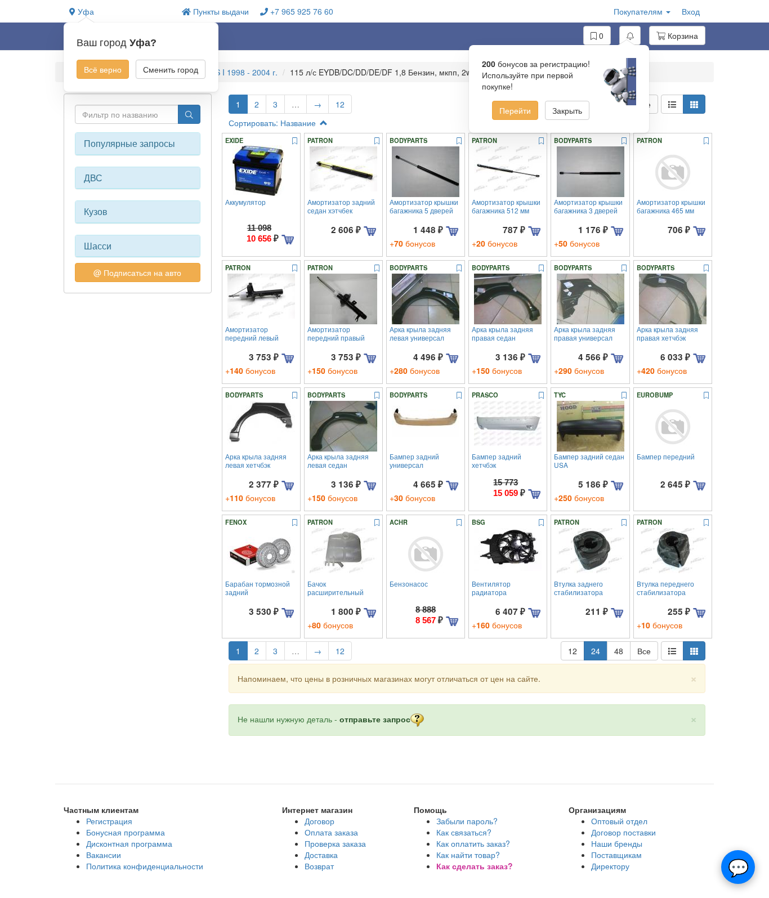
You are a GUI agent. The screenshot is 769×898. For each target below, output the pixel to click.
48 (618, 650)
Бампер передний (666, 456)
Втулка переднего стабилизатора (665, 588)
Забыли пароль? (467, 820)
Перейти (515, 110)
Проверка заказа (335, 843)
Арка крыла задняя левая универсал (420, 333)
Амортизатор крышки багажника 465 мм (671, 206)
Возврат (319, 866)
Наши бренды (616, 843)
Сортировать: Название (273, 122)
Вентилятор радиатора (491, 588)
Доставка (321, 854)
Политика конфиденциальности (144, 866)
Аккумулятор (245, 202)
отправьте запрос (374, 719)
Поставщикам (616, 854)
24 (595, 650)
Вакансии (103, 854)
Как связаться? (463, 832)
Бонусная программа (125, 832)
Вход (691, 11)
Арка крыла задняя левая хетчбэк (256, 461)
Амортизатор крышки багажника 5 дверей (424, 206)
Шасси (97, 246)
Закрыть (567, 110)
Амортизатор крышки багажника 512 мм (506, 206)
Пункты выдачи (220, 11)
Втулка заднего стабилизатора (578, 588)
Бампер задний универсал (414, 461)
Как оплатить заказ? (473, 843)
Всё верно (103, 69)
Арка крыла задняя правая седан (502, 333)
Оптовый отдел (619, 820)
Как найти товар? (468, 854)
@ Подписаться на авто (137, 272)
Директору (610, 866)
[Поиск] (189, 114)
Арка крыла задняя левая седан (338, 461)
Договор (319, 820)
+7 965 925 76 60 (300, 11)
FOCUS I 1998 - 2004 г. (236, 72)
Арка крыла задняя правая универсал (584, 333)
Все (644, 650)
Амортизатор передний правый (336, 333)
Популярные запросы (129, 144)
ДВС (93, 178)
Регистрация (109, 820)
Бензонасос (409, 583)
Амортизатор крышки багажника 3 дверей (588, 206)
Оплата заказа (331, 832)
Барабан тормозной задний (257, 588)
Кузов (96, 212)
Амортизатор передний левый (252, 333)
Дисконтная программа (129, 843)
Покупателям (639, 11)
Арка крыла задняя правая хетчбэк (667, 333)
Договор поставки (623, 832)
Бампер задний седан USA (589, 461)
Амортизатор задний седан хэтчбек (341, 206)
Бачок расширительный (335, 588)
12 (340, 104)
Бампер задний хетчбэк (496, 461)
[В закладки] (294, 141)
